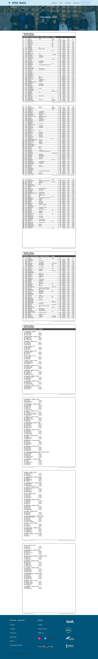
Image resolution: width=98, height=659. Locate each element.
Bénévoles (68, 2)
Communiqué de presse (16, 645)
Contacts (40, 624)
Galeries (12, 641)
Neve (2, 657)
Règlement (41, 633)
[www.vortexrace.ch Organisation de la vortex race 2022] (17, 3)
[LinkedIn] (45, 638)
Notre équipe (13, 637)
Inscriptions (13, 633)
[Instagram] (39, 638)
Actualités (12, 628)
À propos (12, 624)
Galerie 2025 (85, 2)
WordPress (14, 657)
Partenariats (76, 2)
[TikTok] (51, 638)
